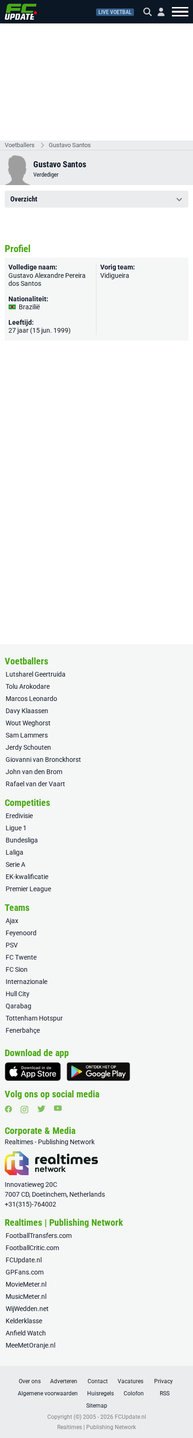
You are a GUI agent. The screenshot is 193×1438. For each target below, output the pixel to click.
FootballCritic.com (32, 1248)
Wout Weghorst (28, 723)
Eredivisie (19, 816)
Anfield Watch (26, 1333)
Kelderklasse (24, 1321)
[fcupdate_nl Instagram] (24, 1110)
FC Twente (21, 957)
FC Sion (17, 969)
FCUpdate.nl (24, 1260)
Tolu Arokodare (28, 686)
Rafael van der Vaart (35, 784)
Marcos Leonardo (31, 698)
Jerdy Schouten (28, 747)
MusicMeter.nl (26, 1296)
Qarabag (18, 1006)
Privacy (163, 1381)
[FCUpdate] (21, 12)
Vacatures (130, 1381)
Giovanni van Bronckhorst (43, 759)
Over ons (30, 1381)
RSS (165, 1393)
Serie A (15, 864)
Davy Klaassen (27, 711)
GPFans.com (25, 1272)
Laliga (14, 852)
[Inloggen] (157, 11)
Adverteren (63, 1381)
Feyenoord (21, 933)
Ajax (12, 920)
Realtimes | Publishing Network (96, 1427)
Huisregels (100, 1393)
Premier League (28, 889)
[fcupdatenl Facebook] (8, 1109)
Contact (98, 1381)
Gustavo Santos (70, 145)
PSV (12, 945)
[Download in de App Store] (33, 1071)
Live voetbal (115, 12)
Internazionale (26, 981)
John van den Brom (34, 771)
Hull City (18, 994)
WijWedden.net (27, 1308)
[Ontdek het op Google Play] (98, 1071)
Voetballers (20, 145)
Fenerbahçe (23, 1030)
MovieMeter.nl (26, 1284)
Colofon (134, 1393)
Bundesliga (22, 840)
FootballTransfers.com (39, 1235)
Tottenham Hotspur (34, 1018)
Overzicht (23, 199)
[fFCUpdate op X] (41, 1109)
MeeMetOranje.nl (30, 1345)
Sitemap (96, 1405)
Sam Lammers (27, 735)
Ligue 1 (16, 828)
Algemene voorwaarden (48, 1393)
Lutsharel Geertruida (36, 674)
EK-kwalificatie (27, 876)
